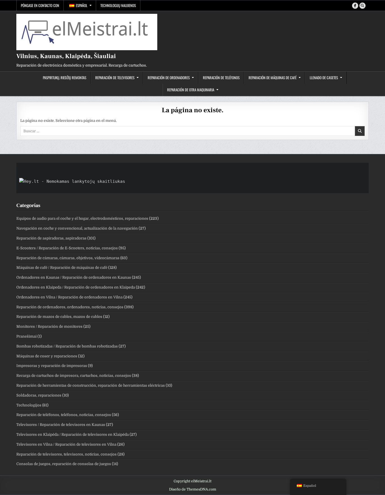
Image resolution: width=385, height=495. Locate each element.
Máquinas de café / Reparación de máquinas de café (61, 267)
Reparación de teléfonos (221, 77)
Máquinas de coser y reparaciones (46, 356)
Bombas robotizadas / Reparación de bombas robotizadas (67, 346)
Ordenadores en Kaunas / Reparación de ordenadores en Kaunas (73, 277)
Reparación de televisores (114, 77)
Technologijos (28, 405)
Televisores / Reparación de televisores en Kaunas (60, 425)
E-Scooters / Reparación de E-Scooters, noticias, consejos (67, 248)
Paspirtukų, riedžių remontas (64, 77)
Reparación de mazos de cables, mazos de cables (59, 316)
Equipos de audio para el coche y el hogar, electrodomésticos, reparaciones (82, 218)
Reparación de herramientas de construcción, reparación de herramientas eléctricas (90, 385)
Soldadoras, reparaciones (38, 395)
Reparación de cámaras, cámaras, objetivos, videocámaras (68, 258)
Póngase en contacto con (40, 5)
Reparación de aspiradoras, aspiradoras (51, 238)
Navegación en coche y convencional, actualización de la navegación (77, 228)
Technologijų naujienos (118, 5)
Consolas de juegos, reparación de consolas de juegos (63, 464)
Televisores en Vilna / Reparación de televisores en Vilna (66, 444)
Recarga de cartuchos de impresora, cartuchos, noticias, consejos (73, 375)
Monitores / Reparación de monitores (49, 326)
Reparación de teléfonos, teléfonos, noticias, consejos (63, 415)
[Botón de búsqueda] (362, 6)
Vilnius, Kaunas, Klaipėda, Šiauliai (66, 56)
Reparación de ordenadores (169, 77)
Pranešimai (26, 336)
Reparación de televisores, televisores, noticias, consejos (66, 454)
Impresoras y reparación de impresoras (51, 366)
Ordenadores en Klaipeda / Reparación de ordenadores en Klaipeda (75, 287)
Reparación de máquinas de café (273, 77)
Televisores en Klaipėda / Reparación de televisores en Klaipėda (72, 434)
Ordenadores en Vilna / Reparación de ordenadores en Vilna (69, 297)
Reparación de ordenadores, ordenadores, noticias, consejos (69, 307)
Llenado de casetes (324, 77)
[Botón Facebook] (355, 6)
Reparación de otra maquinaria (190, 90)
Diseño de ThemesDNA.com (192, 489)
